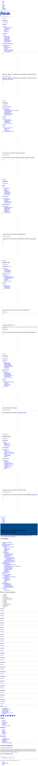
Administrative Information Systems (8, 544)
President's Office (7, 36)
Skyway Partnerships (7, 47)
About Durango (6, 28)
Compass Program (7, 208)
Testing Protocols (7, 571)
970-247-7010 (6, 712)
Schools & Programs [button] (5, 108)
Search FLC (2, 16)
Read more (2, 610)
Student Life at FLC (7, 362)
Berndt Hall (5, 596)
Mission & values (5, 740)
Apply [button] (3, 187)
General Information (7, 584)
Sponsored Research (7, 455)
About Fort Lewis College (8, 27)
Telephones (6, 550)
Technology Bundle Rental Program (10, 576)
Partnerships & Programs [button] (6, 45)
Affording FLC (33, 332)
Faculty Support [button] (4, 449)
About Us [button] (3, 588)
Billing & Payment (7, 287)
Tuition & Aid (6, 269)
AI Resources (6, 461)
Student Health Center (7, 373)
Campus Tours (6, 199)
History (5, 30)
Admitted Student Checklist (8, 207)
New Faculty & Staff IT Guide (9, 546)
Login (3, 764)
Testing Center (6, 128)
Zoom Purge (6, 570)
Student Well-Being (7, 374)
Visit (3, 517)
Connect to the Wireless (8, 554)
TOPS (3, 763)
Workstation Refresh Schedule (9, 586)
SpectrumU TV (6, 580)
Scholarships (6, 279)
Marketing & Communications (9, 463)
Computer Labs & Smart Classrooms (10, 564)
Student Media (6, 367)
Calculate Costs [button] (4, 268)
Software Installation (7, 569)
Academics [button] (4, 100)
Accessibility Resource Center (9, 131)
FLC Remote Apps (7, 565)
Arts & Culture (6, 368)
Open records (4, 733)
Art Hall (4, 595)
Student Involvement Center (8, 366)
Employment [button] (4, 442)
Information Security (5, 562)
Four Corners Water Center (8, 49)
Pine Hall (4, 602)
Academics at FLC (7, 109)
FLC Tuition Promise (7, 278)
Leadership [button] (4, 35)
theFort (5, 468)
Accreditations (6, 31)
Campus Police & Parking (8, 465)
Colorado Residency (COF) (8, 276)
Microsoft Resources (5, 572)
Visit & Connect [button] (4, 198)
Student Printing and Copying (9, 553)
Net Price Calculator (7, 270)
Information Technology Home (7, 542)
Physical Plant (6, 464)
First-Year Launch (7, 209)
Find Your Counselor (7, 202)
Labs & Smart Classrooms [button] (6, 563)
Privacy (3, 762)
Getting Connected (7, 578)
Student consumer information (7, 742)
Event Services (6, 462)
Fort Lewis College (9, 535)
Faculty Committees (7, 454)
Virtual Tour (6, 200)
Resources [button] (4, 118)
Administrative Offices (15, 535)
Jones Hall (5, 600)
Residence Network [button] (5, 577)
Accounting (6, 466)
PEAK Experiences (7, 211)
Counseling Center (7, 372)
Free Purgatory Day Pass (8, 201)
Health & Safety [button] (4, 371)
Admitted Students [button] (5, 206)
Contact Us (4, 543)
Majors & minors (5, 722)
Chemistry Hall (5, 597)
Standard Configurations (8, 585)
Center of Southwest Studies (8, 50)
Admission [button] (4, 179)
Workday (3, 731)
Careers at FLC (6, 445)
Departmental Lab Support (8, 568)
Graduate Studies (7, 112)
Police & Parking (7, 376)
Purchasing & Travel (7, 467)
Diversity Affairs (7, 38)
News (3, 6)
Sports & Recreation (7, 364)
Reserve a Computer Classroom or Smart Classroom (12, 566)
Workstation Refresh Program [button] (7, 583)
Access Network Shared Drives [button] (9, 557)
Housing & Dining (7, 363)
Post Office (6, 383)
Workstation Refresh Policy (8, 587)
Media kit (3, 732)
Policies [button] (3, 573)
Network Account (7, 548)
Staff (5, 589)
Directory (3, 8)
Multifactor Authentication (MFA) (9, 561)
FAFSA (5, 280)
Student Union (6, 385)
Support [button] (3, 126)
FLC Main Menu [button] (5, 22)
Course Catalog (6, 121)
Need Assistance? (7, 579)
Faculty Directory (7, 122)
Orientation (6, 210)
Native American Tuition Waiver (9, 277)
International (6, 190)
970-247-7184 (6, 711)
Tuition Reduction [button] (5, 275)
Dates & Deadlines (7, 285)
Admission (4, 720)
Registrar (5, 456)
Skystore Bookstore (7, 384)
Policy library (4, 741)
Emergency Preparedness (8, 377)
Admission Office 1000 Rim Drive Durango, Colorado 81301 (6, 709)
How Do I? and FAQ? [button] (5, 552)
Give (5, 517)
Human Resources (7, 443)
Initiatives (5, 46)
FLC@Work (6, 48)
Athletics (3, 5)
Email (5, 547)
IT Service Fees (6, 556)
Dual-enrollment (6, 191)
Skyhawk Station (7, 212)
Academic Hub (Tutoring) (8, 127)
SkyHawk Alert (6, 549)
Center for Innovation (7, 51)
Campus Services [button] (5, 460)
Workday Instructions (7, 444)
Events (3, 7)
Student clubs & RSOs (5, 409)
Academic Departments (8, 111)
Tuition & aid (4, 721)
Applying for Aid (7, 286)
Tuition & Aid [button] (4, 260)
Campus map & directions (6, 725)
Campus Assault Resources (8, 375)
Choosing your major (5, 154)
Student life (4, 723)
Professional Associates (8, 40)
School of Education (7, 114)
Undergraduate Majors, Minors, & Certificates (11, 110)
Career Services (6, 382)
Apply (3, 1)
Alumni (3, 4)
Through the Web (9, 559)
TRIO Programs (6, 130)
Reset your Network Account (9, 560)
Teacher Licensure (7, 194)
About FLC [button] (4, 18)
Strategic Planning (7, 41)
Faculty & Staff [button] (4, 434)
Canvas (5, 451)
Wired (5, 581)
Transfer (5, 189)
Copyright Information (7, 574)
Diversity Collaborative (8, 365)
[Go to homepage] (5, 15)
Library (5, 129)
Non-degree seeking (7, 192)
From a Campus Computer (10, 558)
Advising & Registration (8, 120)
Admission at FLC (7, 188)
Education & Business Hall (7, 599)
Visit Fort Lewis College (30, 238)
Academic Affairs (7, 37)
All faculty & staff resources (6, 491)
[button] (6, 747)
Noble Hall (5, 601)
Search (1, 10)
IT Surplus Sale (6, 575)
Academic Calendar (7, 119)
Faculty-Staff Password (8, 555)
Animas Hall (5, 594)
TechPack (5, 386)
